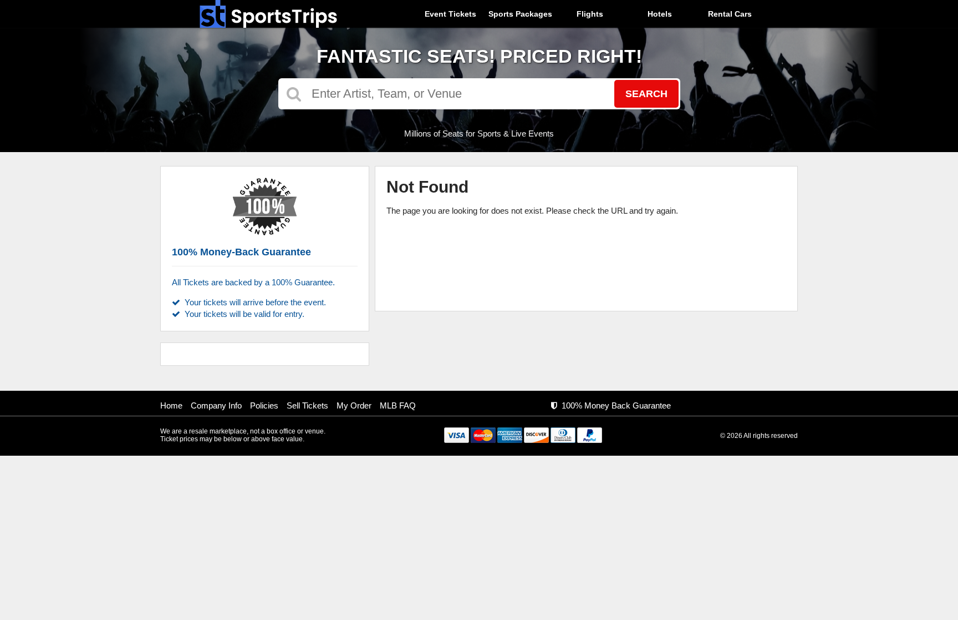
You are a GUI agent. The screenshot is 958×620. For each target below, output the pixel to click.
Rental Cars (730, 13)
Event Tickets (450, 13)
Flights (590, 13)
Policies (264, 405)
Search (646, 93)
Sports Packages (520, 13)
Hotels (660, 13)
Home (171, 405)
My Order (354, 405)
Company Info (216, 405)
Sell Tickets (307, 405)
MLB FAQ (398, 405)
